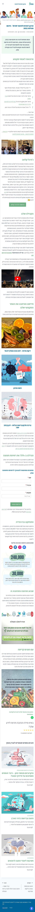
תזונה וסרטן (17, 388)
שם (29, 477)
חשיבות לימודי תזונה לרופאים (21, 860)
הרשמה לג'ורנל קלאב (17, 204)
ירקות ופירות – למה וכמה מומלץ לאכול (17, 351)
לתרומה (17, 694)
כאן (5, 192)
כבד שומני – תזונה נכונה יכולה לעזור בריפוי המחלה (11, 887)
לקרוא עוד (29, 785)
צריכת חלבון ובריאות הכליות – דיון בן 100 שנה (17, 426)
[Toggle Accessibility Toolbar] (31, 908)
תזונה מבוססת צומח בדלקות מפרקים (28, 887)
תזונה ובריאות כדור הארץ (22, 818)
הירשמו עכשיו (16, 504)
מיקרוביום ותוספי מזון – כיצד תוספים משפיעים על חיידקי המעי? (18, 774)
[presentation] (16, 332)
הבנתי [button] (11, 907)
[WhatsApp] (32, 717)
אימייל (28, 485)
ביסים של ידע (30, 770)
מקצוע (28, 493)
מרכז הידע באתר (22, 433)
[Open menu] (3, 3)
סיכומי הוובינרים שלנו (22, 770)
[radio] (33, 730)
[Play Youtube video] (17, 278)
